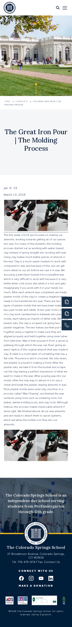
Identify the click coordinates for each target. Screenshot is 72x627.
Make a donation (36, 585)
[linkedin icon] (50, 579)
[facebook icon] (21, 579)
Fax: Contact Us (49, 562)
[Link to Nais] (23, 600)
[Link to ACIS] (9, 600)
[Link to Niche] (44, 600)
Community (22, 101)
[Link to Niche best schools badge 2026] (63, 600)
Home (7, 101)
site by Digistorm (41, 614)
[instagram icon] (31, 579)
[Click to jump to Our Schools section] (36, 89)
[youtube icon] (41, 579)
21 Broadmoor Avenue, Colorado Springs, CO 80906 (36, 555)
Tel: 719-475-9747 (25, 562)
